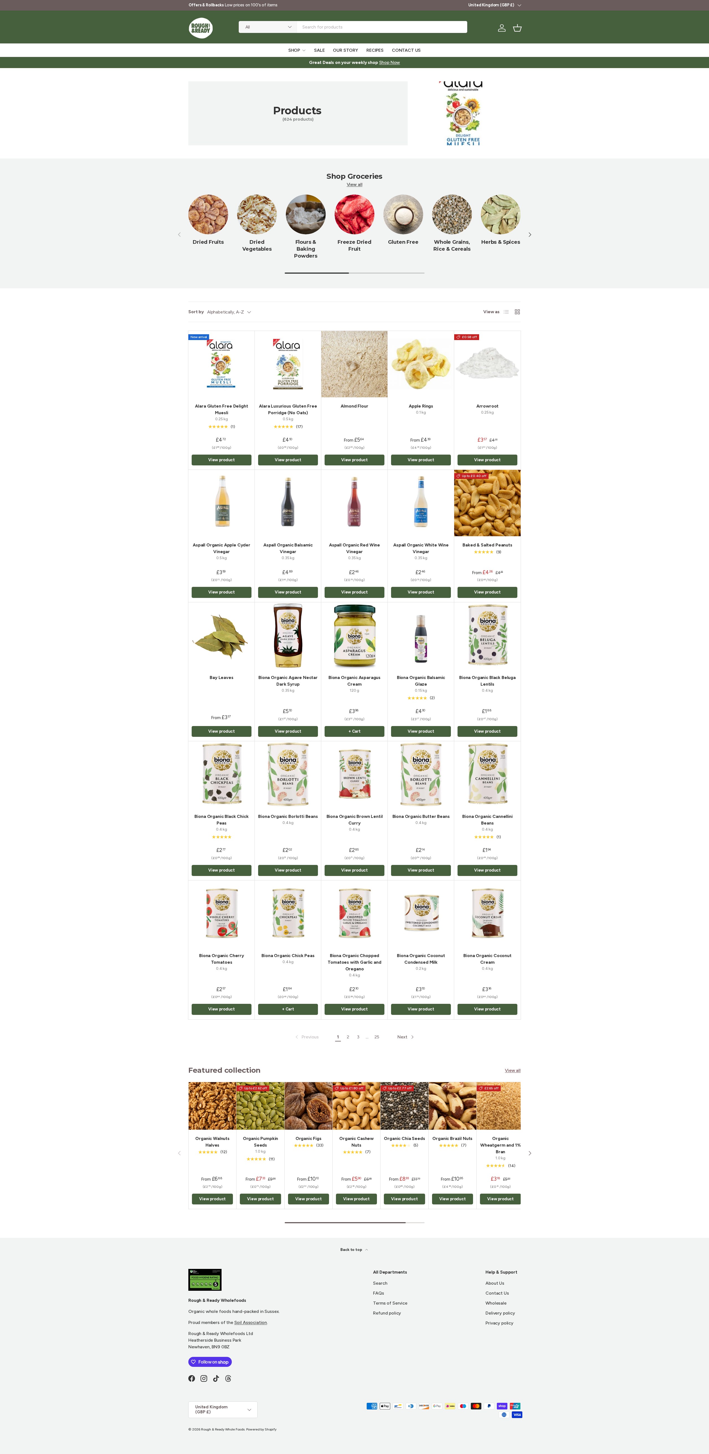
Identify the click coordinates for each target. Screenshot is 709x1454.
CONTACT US (406, 50)
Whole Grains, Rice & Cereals (451, 245)
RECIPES (375, 50)
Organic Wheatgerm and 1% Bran (500, 1145)
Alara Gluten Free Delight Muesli (221, 409)
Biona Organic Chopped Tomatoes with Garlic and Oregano (354, 962)
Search (380, 1283)
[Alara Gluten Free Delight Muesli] (221, 364)
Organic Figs (309, 1138)
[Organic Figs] (308, 1106)
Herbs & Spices (500, 242)
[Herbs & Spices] (501, 214)
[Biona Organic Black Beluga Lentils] (487, 635)
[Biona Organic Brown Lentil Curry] (354, 774)
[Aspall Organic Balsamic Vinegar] (288, 503)
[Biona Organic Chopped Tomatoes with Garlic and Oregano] (354, 913)
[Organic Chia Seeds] (404, 1106)
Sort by (196, 311)
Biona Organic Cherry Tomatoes (221, 959)
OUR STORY (345, 50)
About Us (494, 1283)
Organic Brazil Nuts (452, 1138)
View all (355, 184)
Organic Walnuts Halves (212, 1142)
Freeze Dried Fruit (354, 245)
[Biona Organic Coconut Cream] (487, 913)
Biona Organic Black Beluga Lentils (487, 681)
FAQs (378, 1293)
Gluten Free (403, 242)
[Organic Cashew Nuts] (356, 1106)
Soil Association (250, 1322)
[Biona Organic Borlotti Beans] (288, 774)
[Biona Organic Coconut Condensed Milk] (421, 913)
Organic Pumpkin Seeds (260, 1142)
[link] (306, 1037)
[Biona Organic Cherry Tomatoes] (221, 913)
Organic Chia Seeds (404, 1138)
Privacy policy (499, 1323)
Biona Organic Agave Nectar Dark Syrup (288, 681)
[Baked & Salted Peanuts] (487, 503)
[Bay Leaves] (221, 635)
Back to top (351, 1249)
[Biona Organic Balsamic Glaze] (421, 635)
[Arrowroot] (487, 364)
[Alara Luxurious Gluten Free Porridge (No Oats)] (288, 364)
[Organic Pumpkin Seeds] (260, 1106)
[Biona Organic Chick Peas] (288, 913)
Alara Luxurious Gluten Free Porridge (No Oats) (288, 409)
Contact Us (497, 1293)
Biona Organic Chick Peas (287, 955)
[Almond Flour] (354, 364)
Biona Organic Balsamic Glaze (421, 681)
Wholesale (496, 1303)
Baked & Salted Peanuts (487, 545)
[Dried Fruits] (208, 214)
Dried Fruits (208, 242)
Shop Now (389, 62)
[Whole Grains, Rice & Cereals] (452, 214)
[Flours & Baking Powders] (306, 214)
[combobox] (353, 27)
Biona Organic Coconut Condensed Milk (421, 959)
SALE (319, 50)
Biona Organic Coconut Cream (487, 959)
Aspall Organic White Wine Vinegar (421, 548)
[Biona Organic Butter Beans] (421, 774)
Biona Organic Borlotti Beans (288, 816)
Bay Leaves (221, 677)
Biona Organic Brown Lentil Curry (355, 820)
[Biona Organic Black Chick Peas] (221, 774)
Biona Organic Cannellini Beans (487, 820)
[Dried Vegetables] (257, 214)
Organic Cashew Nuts (356, 1142)
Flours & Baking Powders (305, 249)
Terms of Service (390, 1303)
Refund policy (387, 1313)
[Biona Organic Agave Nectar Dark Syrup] (288, 635)
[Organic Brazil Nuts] (452, 1106)
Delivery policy (500, 1313)
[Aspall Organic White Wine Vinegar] (421, 503)
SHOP (294, 50)
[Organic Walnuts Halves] (212, 1106)
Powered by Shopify (261, 1429)
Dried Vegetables (256, 245)
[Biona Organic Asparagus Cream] (354, 635)
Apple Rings (421, 406)
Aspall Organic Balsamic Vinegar (288, 548)
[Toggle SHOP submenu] (303, 50)
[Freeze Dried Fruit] (354, 214)
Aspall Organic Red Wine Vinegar (354, 548)
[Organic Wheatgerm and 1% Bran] (500, 1106)
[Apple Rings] (421, 364)
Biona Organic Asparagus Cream (354, 681)
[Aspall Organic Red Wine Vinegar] (354, 503)
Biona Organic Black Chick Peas (221, 820)
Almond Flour (354, 406)
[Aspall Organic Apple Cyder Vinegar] (221, 503)
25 (376, 1037)
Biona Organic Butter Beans (421, 816)
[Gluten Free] (403, 214)
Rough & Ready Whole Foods (223, 1429)
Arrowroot (487, 406)
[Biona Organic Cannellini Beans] (487, 774)
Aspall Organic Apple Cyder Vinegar (221, 548)
